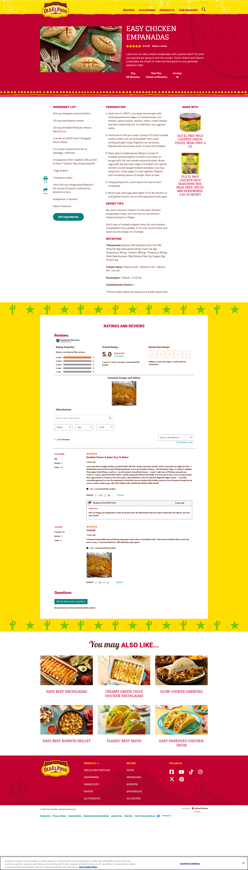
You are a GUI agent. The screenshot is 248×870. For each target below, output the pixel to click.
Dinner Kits (91, 784)
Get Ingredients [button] (68, 216)
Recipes (129, 10)
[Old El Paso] (55, 769)
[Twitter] (172, 779)
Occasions (147, 10)
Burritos (132, 784)
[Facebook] (171, 772)
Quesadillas (134, 791)
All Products (92, 798)
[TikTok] (191, 772)
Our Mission (188, 10)
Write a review (159, 46)
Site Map (128, 816)
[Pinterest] (181, 779)
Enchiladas (134, 777)
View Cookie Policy (88, 867)
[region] (124, 863)
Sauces (88, 791)
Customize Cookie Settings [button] (96, 816)
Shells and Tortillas (97, 770)
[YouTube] (181, 772)
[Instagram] (200, 772)
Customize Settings (190, 863)
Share (45, 193)
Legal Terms (116, 816)
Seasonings (91, 777)
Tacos (130, 770)
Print (45, 182)
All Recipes (134, 798)
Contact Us (45, 816)
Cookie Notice (74, 816)
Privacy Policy (59, 816)
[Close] (243, 863)
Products (167, 10)
